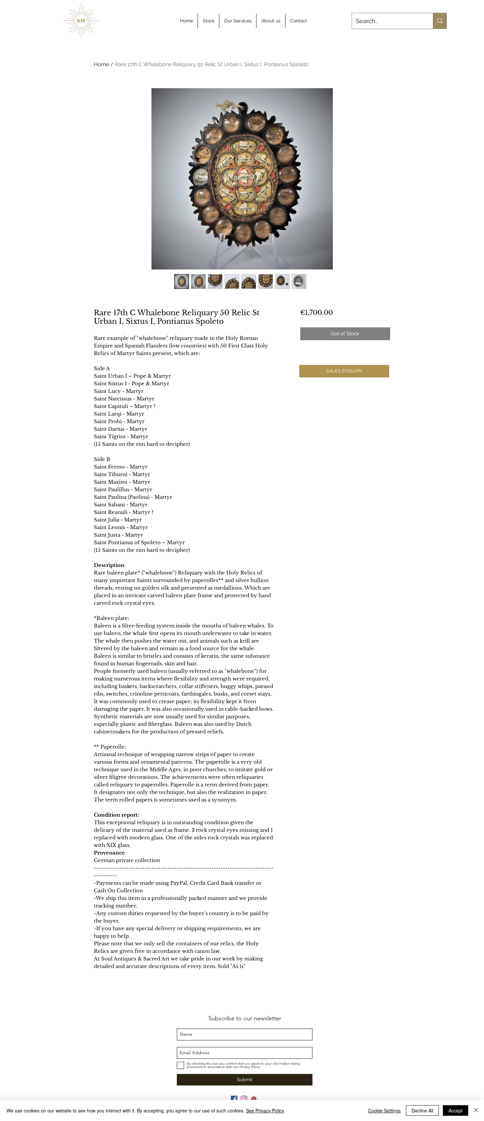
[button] (344, 371)
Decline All (422, 1110)
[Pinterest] (254, 1099)
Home (101, 64)
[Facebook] (234, 1099)
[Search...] (439, 21)
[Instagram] (244, 1099)
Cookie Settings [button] (384, 1110)
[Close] (476, 1110)
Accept (455, 1110)
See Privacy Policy (265, 1110)
